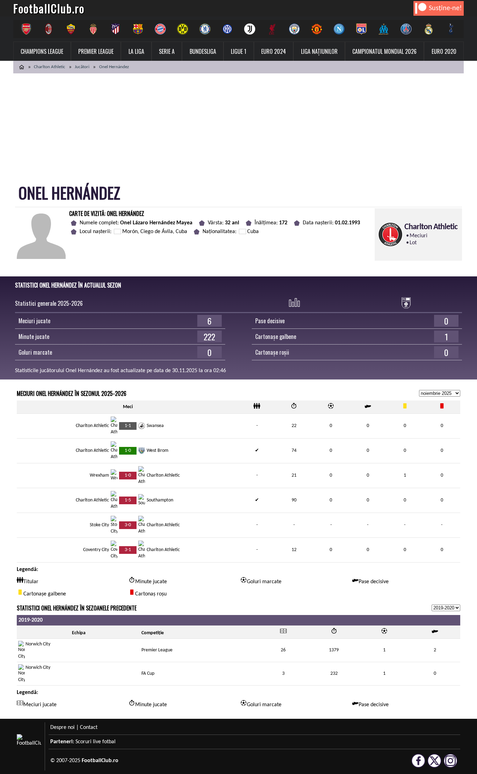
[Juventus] (250, 29)
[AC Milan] (48, 29)
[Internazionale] (227, 29)
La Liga (136, 51)
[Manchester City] (294, 29)
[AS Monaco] (93, 29)
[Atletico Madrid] (115, 29)
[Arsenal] (26, 29)
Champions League (42, 51)
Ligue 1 (238, 51)
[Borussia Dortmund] (182, 29)
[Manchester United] (317, 29)
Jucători (82, 67)
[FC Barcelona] (138, 29)
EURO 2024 (273, 51)
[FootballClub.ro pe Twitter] (434, 764)
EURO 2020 (444, 51)
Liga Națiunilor (319, 51)
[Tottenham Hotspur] (451, 29)
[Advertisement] (238, 126)
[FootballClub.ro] (21, 67)
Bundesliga (203, 51)
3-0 (128, 525)
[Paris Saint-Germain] (406, 29)
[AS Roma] (71, 29)
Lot (413, 243)
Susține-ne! (445, 8)
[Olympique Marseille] (384, 29)
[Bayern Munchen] (160, 29)
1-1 (128, 425)
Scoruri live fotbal (95, 742)
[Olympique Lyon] (361, 29)
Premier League (95, 51)
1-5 (128, 500)
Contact (88, 727)
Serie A (167, 51)
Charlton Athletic (49, 67)
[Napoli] (339, 29)
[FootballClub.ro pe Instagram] (450, 764)
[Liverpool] (272, 29)
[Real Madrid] (428, 29)
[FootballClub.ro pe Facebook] (418, 764)
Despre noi (62, 727)
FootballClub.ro (49, 8)
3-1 (128, 549)
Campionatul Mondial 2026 (384, 51)
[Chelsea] (205, 29)
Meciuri (418, 236)
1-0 (128, 450)
